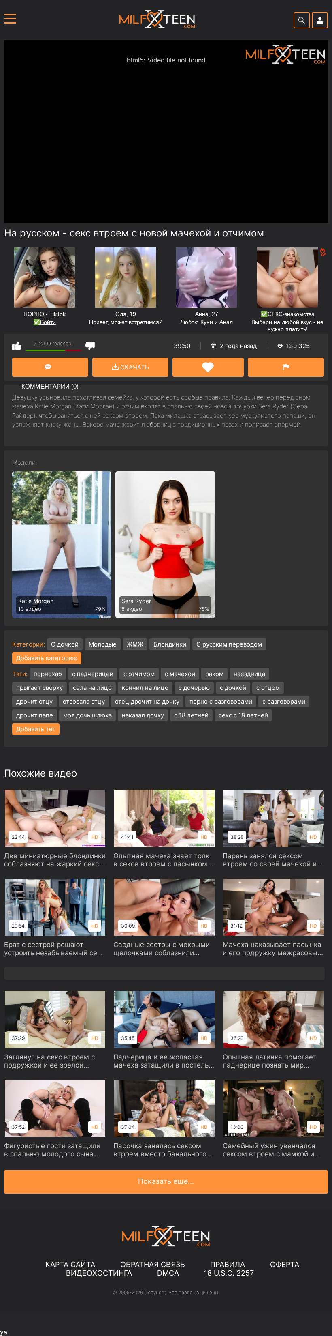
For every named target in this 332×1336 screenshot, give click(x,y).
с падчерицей (92, 674)
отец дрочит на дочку (147, 701)
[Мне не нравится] (90, 345)
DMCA (168, 1273)
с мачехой (180, 674)
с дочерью (194, 688)
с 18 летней (191, 715)
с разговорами (283, 701)
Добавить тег (35, 729)
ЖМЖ (135, 644)
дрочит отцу (34, 701)
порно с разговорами (220, 701)
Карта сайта (70, 1264)
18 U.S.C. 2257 (229, 1273)
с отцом (268, 688)
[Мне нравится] (16, 345)
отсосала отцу (84, 701)
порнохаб (48, 674)
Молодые (103, 644)
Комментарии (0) (50, 367)
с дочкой (233, 688)
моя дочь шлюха (87, 715)
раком (214, 674)
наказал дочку (143, 715)
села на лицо (92, 688)
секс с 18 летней (243, 715)
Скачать (134, 367)
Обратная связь (152, 1264)
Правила (227, 1264)
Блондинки (169, 644)
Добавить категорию (46, 658)
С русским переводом (229, 644)
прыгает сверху (39, 688)
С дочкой (65, 644)
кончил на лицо (145, 688)
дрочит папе (34, 715)
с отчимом (139, 674)
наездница (249, 674)
